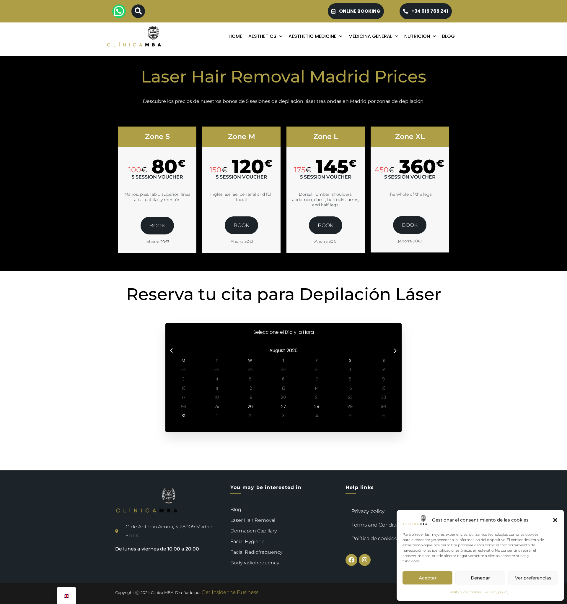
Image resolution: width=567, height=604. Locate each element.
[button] (555, 520)
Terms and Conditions (378, 525)
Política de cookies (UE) (379, 538)
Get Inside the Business (230, 592)
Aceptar (427, 578)
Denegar (480, 578)
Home (235, 36)
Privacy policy (496, 592)
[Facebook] (351, 560)
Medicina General (370, 36)
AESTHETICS (262, 36)
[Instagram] (365, 560)
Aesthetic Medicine (312, 36)
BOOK (157, 226)
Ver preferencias (533, 578)
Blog (448, 36)
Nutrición (417, 36)
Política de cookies (465, 592)
